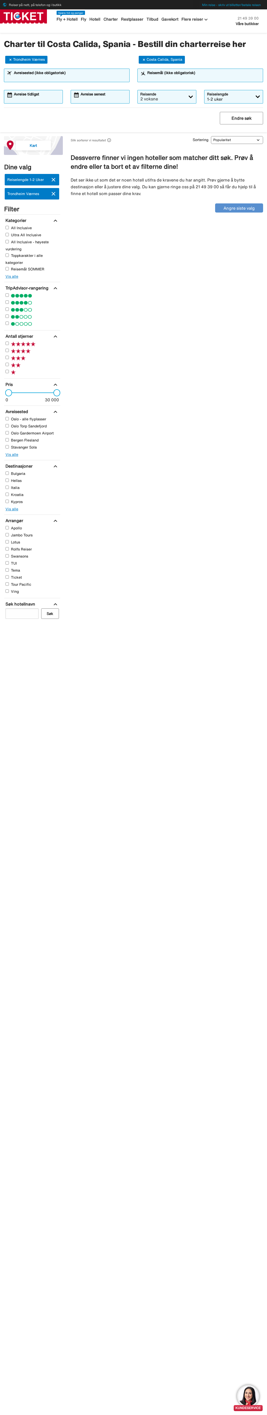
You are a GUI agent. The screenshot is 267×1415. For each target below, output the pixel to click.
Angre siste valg (239, 208)
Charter (111, 19)
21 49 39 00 (248, 18)
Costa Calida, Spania (164, 59)
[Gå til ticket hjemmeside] (23, 16)
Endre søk (242, 118)
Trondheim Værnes (29, 59)
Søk (50, 613)
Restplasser (132, 19)
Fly (83, 19)
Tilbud (152, 19)
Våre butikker (247, 24)
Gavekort (169, 19)
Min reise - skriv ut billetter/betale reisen (231, 5)
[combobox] (70, 78)
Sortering (200, 140)
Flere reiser (195, 19)
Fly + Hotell (67, 19)
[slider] (7, 393)
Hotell (94, 19)
